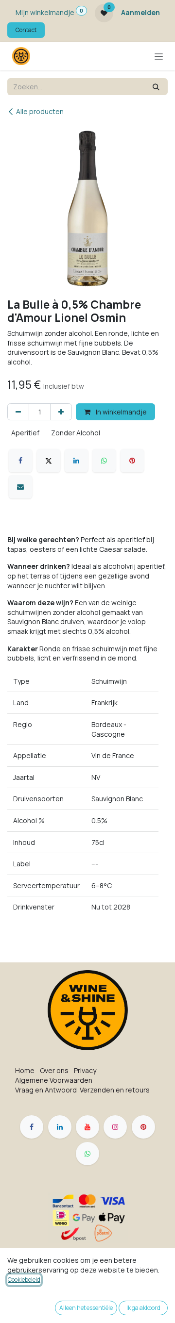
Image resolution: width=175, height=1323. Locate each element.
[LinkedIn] (76, 460)
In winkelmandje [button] (120, 411)
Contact (26, 30)
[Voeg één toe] (61, 411)
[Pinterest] (132, 460)
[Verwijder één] (18, 411)
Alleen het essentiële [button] (86, 1308)
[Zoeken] (156, 86)
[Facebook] (20, 460)
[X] (48, 460)
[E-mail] (20, 486)
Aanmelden (140, 12)
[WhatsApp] (104, 460)
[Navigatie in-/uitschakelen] (159, 56)
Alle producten (40, 111)
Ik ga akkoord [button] (143, 1308)
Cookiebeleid (24, 1279)
